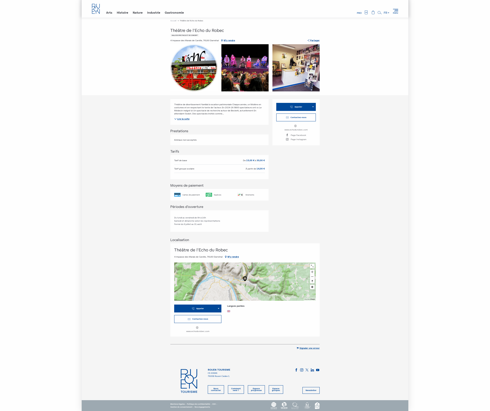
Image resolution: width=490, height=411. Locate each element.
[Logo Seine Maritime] (284, 405)
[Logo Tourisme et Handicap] (307, 405)
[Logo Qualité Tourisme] (295, 405)
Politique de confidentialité (198, 404)
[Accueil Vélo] (317, 405)
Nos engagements (202, 407)
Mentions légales (177, 404)
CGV (214, 404)
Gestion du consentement (181, 407)
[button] (379, 12)
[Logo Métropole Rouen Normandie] (274, 405)
